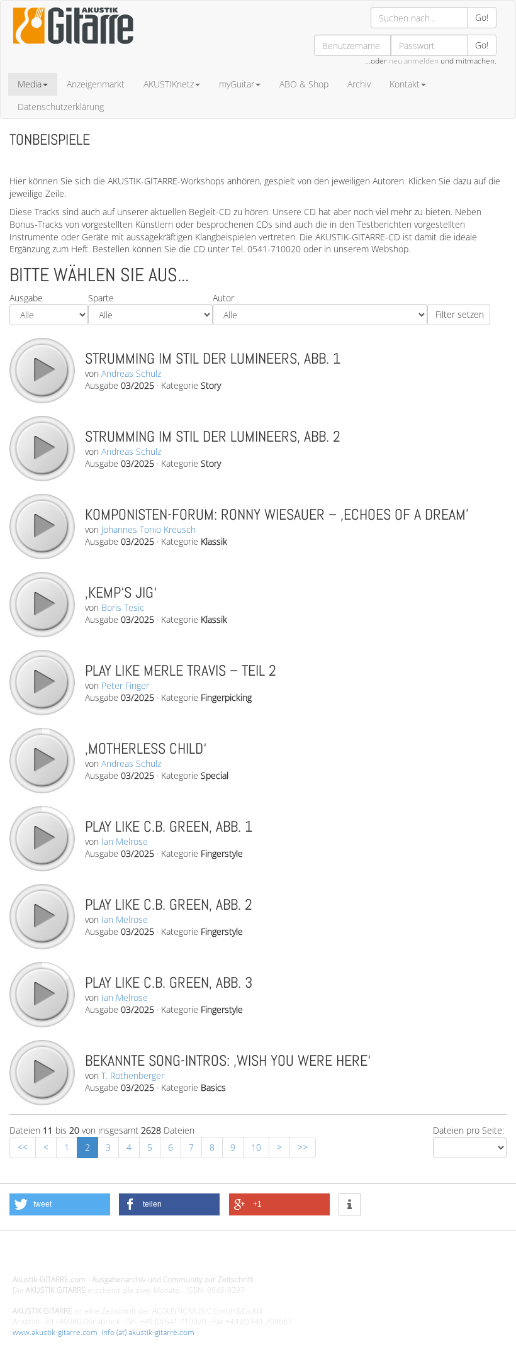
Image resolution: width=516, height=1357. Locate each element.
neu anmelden (414, 60)
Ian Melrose (124, 841)
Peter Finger (125, 685)
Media (30, 84)
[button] (59, 1204)
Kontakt (405, 84)
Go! (481, 17)
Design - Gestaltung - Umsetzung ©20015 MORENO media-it (116, 1258)
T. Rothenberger (132, 1075)
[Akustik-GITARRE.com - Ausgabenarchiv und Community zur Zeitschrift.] (73, 47)
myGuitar (236, 84)
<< (23, 1147)
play (41, 370)
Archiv (359, 84)
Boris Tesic (122, 607)
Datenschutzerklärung (61, 107)
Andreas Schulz (131, 373)
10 (256, 1147)
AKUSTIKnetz (168, 84)
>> (303, 1147)
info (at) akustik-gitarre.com (147, 1332)
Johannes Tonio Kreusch (148, 529)
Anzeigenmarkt (96, 84)
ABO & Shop (303, 84)
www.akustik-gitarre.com (55, 1332)
